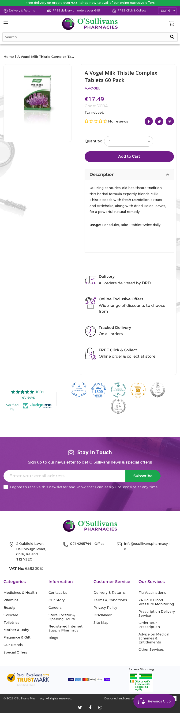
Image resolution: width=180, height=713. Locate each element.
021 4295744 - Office (87, 544)
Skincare (11, 615)
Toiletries (11, 623)
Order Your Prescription (149, 625)
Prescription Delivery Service (157, 614)
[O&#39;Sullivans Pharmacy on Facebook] (90, 707)
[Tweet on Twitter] (159, 121)
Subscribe (143, 476)
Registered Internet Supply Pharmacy (65, 628)
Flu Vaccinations (152, 593)
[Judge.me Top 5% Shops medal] (157, 389)
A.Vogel (92, 88)
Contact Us (58, 593)
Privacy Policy (105, 608)
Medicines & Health (20, 593)
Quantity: (93, 141)
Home (9, 56)
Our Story (57, 600)
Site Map (101, 623)
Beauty (9, 608)
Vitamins (11, 600)
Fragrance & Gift (17, 637)
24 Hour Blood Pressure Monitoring (156, 602)
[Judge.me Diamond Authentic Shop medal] (78, 389)
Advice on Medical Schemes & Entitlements (154, 638)
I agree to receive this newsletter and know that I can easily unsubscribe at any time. (84, 487)
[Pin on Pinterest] (170, 121)
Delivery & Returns (110, 593)
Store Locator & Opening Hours (62, 617)
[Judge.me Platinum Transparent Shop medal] (118, 389)
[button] (96, 121)
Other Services (151, 650)
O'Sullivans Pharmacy (29, 698)
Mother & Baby (16, 630)
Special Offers (15, 652)
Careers (55, 608)
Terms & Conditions (110, 600)
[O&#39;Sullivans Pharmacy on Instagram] (100, 707)
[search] (90, 37)
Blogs (53, 638)
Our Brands (13, 645)
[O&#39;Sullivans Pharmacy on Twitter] (80, 707)
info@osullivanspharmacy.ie (146, 546)
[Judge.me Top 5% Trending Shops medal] (118, 406)
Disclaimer (103, 615)
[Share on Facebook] (149, 121)
